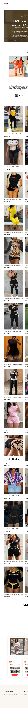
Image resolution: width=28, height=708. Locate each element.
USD (7, 3)
